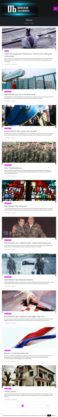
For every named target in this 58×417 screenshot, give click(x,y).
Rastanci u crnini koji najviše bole (16, 353)
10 (29, 405)
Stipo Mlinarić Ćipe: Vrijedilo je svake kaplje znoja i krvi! (24, 316)
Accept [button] (49, 415)
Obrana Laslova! (10, 391)
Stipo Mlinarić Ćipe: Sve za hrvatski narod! (19, 94)
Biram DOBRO (7, 64)
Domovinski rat (8, 91)
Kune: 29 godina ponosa (13, 168)
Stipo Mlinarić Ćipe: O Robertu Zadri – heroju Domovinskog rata (27, 243)
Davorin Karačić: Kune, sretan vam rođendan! (20, 131)
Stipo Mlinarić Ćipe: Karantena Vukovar (18, 280)
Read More (53, 415)
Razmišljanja (7, 350)
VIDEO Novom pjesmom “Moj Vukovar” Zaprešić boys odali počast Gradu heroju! (28, 55)
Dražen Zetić (7, 361)
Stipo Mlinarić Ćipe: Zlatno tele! (15, 206)
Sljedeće (47, 405)
